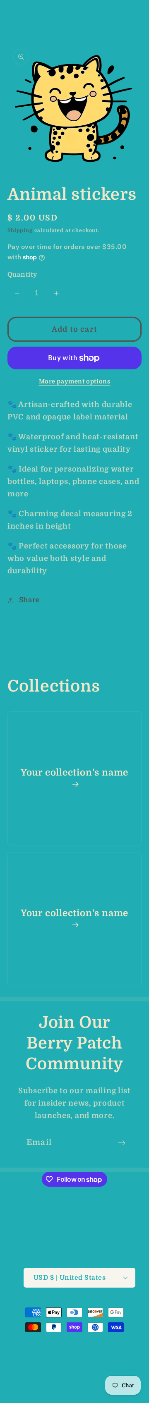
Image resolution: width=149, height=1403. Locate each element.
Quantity (22, 274)
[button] (13, 15)
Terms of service (51, 1370)
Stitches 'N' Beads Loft (68, 1344)
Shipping (20, 230)
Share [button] (29, 600)
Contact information (79, 1384)
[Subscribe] (121, 1143)
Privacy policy (116, 1355)
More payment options (75, 381)
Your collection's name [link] (74, 772)
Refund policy (65, 1355)
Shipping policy (108, 1370)
